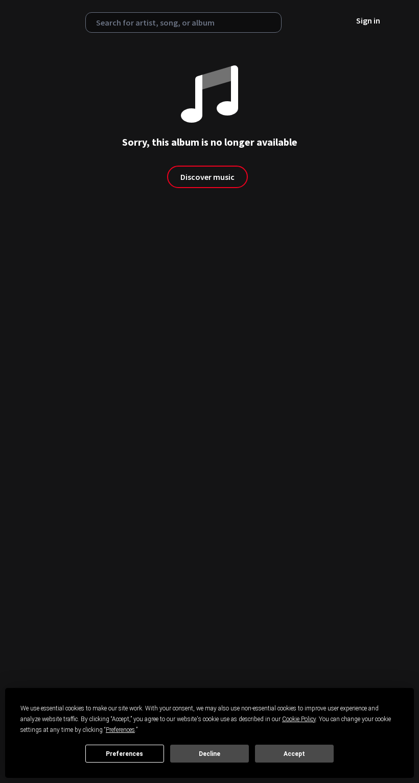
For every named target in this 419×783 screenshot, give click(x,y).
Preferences (124, 753)
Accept (294, 753)
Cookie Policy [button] (299, 719)
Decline (209, 753)
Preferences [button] (120, 729)
